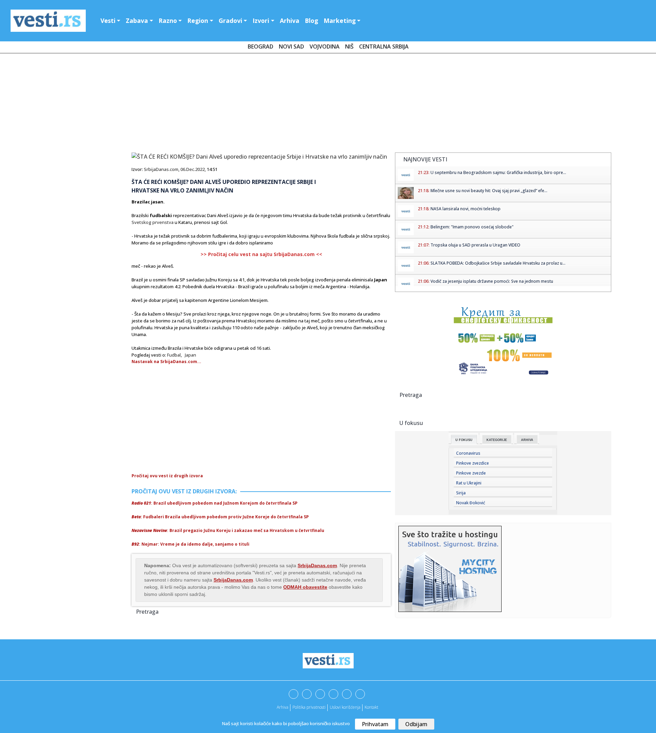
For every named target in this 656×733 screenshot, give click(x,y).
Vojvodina (325, 46)
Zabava (137, 20)
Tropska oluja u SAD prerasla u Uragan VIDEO (475, 245)
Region (197, 20)
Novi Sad (291, 46)
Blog (311, 20)
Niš (349, 46)
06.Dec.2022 (192, 169)
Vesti (107, 20)
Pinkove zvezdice (472, 463)
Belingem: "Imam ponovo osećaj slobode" (472, 227)
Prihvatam (375, 724)
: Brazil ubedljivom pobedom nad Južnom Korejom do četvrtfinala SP (215, 503)
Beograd (260, 46)
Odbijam (416, 724)
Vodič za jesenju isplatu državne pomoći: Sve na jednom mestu (491, 281)
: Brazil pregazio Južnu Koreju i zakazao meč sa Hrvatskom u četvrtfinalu (228, 530)
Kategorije (497, 440)
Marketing (340, 20)
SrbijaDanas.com (161, 169)
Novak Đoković (470, 503)
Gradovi (230, 20)
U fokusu (464, 440)
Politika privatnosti (309, 707)
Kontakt (371, 707)
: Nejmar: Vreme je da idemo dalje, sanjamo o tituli (190, 544)
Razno (168, 20)
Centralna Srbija (384, 46)
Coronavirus (468, 453)
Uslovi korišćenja (345, 707)
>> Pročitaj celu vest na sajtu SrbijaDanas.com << (261, 254)
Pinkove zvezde (471, 473)
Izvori (260, 20)
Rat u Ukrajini (468, 483)
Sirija (461, 493)
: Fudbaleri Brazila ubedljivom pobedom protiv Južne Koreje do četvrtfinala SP (220, 517)
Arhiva (289, 20)
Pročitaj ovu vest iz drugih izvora (167, 476)
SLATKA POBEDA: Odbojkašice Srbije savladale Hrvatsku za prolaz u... (497, 263)
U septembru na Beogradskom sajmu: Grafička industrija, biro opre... (498, 172)
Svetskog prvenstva (153, 222)
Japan (190, 355)
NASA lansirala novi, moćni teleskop (465, 209)
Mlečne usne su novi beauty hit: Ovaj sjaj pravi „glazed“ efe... (488, 191)
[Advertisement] (328, 104)
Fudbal (174, 355)
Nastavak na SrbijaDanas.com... (166, 361)
